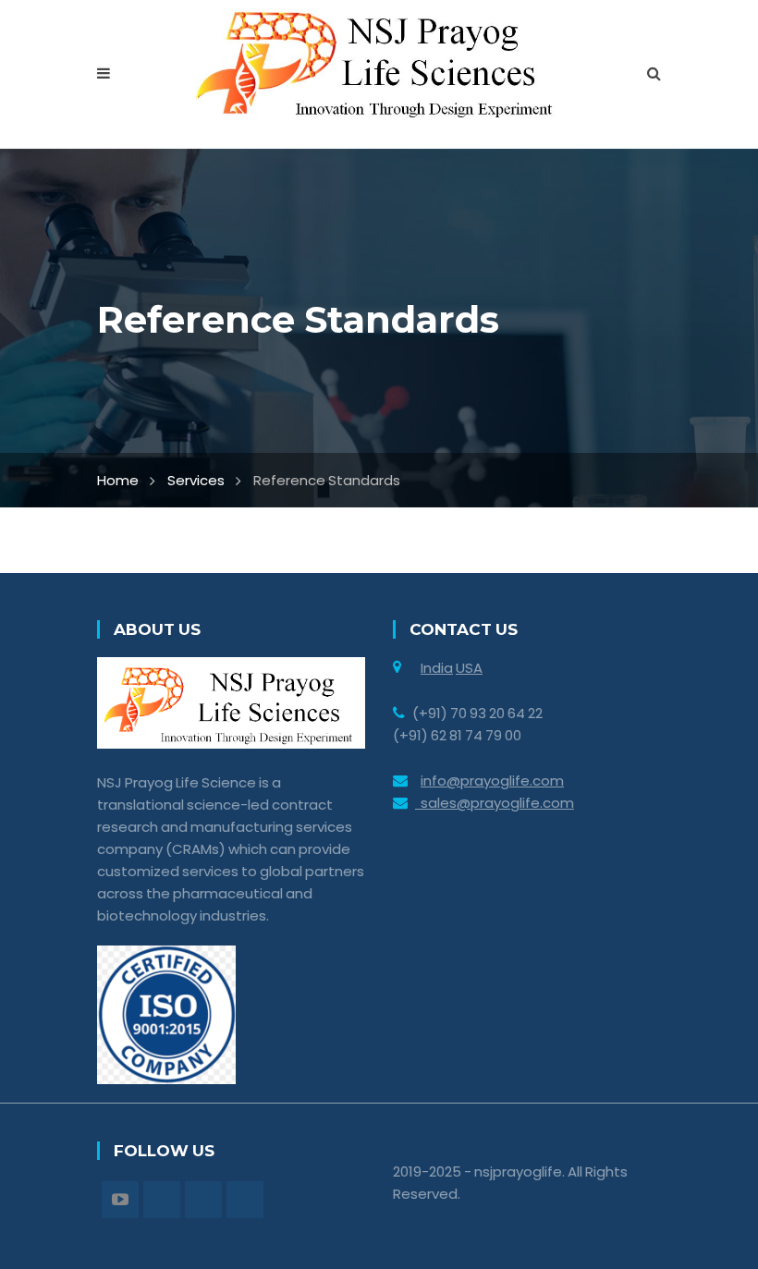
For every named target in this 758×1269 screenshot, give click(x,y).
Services (196, 480)
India (437, 667)
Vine (244, 1199)
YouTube (120, 1199)
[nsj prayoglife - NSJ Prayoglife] (379, 63)
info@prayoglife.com (492, 780)
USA (469, 667)
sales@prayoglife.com (494, 802)
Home (118, 480)
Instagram (203, 1199)
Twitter (161, 1199)
